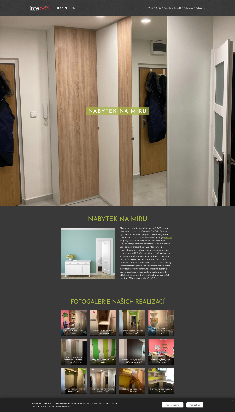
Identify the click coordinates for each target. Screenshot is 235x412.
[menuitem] (151, 8)
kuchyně (168, 237)
